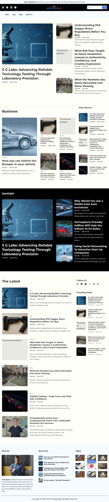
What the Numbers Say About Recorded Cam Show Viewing (90, 83)
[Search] (104, 7)
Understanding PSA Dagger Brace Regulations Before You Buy (90, 30)
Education (62, 135)
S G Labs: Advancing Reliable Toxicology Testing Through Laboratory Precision (27, 74)
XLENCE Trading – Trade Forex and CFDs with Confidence (67, 175)
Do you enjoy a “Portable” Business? (57, 480)
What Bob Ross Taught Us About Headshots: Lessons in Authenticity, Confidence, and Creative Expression (90, 57)
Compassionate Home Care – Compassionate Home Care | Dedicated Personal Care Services (50, 420)
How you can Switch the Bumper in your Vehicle (19, 162)
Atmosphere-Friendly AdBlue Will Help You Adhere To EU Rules (88, 225)
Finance (61, 171)
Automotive (5, 157)
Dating (42, 171)
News (3, 65)
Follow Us (91, 461)
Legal (41, 135)
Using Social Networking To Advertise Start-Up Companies (90, 249)
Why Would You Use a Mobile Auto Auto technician (88, 204)
